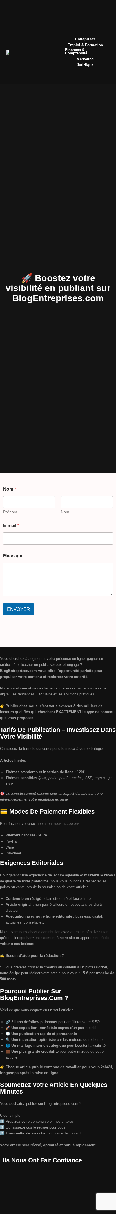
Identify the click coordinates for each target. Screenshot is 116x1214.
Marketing (85, 59)
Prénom (10, 512)
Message (12, 555)
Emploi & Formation (85, 45)
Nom (65, 512)
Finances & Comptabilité (76, 52)
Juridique (85, 65)
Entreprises (85, 39)
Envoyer (18, 609)
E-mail (11, 525)
